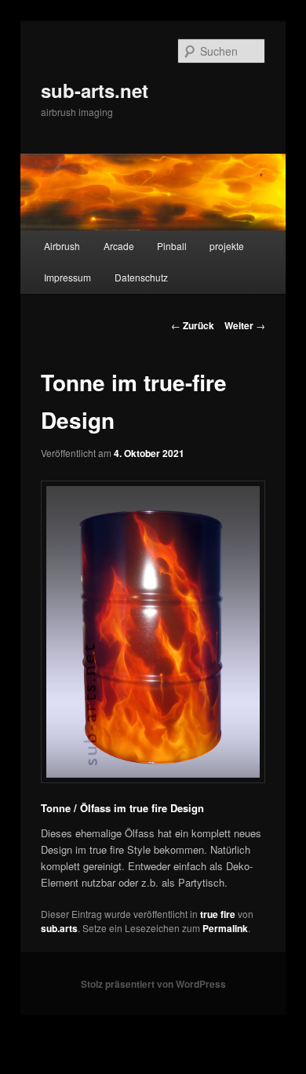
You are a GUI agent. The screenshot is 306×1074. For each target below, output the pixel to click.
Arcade (119, 245)
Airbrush (62, 245)
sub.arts (59, 928)
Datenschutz (141, 277)
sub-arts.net (94, 90)
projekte (226, 245)
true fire (217, 914)
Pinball (172, 245)
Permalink (225, 928)
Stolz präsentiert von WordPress (153, 984)
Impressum (67, 277)
